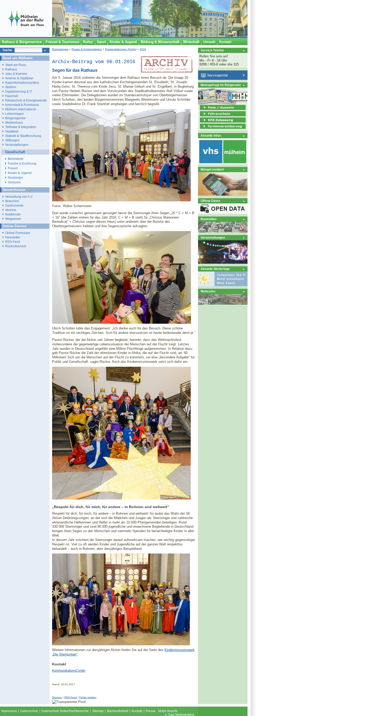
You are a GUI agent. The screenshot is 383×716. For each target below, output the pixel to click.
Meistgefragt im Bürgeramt (221, 85)
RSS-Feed (70, 697)
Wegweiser (13, 218)
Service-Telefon (212, 50)
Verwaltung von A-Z (19, 196)
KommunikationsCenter (68, 670)
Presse (151, 711)
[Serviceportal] (223, 79)
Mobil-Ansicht (167, 711)
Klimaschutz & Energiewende (26, 100)
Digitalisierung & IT (18, 91)
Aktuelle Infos (211, 135)
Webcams (208, 291)
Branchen (12, 201)
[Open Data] (223, 213)
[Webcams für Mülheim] (223, 303)
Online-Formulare (17, 232)
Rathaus (11, 69)
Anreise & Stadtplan (19, 78)
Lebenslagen (14, 113)
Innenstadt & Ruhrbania (22, 104)
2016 (143, 49)
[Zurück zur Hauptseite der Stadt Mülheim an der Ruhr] (26, 36)
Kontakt (137, 711)
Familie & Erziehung (22, 163)
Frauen (13, 168)
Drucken (57, 697)
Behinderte (15, 159)
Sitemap (98, 711)
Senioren (14, 182)
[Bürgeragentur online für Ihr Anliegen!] (223, 194)
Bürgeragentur (15, 118)
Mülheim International (20, 109)
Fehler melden (87, 697)
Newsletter (12, 237)
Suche (7, 50)
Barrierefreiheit (117, 711)
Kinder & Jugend (20, 173)
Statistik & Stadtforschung (23, 135)
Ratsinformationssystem (22, 82)
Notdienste (13, 214)
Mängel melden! (212, 169)
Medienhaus (14, 122)
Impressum (9, 711)
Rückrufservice (15, 246)
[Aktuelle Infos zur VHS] (223, 163)
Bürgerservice (60, 49)
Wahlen (10, 87)
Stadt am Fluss (15, 65)
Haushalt (11, 96)
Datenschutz (29, 711)
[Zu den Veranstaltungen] (223, 262)
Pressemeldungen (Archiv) (121, 49)
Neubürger (15, 177)
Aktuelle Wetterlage (215, 268)
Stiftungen (12, 140)
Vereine (10, 210)
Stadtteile (11, 131)
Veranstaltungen (213, 237)
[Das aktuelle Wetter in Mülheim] (223, 285)
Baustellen (209, 219)
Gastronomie (14, 205)
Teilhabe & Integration (20, 127)
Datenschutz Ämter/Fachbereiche (65, 711)
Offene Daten (210, 200)
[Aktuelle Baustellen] (223, 231)
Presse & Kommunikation (87, 49)
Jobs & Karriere (16, 73)
